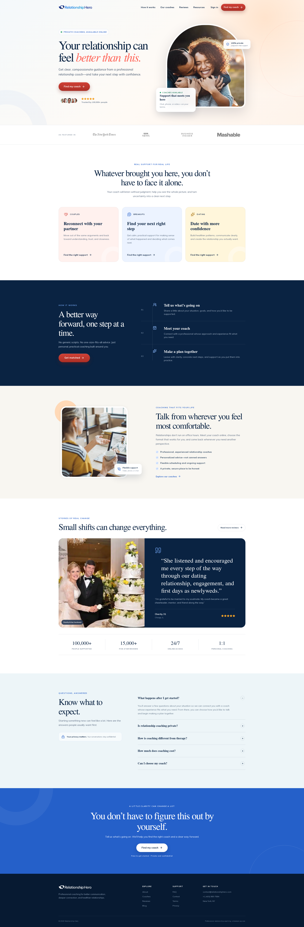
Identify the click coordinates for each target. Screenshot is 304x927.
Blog (144, 905)
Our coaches (167, 7)
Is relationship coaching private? (158, 726)
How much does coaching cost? (157, 751)
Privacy (176, 905)
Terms (175, 901)
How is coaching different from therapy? (162, 738)
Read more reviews (230, 527)
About (145, 892)
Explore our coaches (166, 476)
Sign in (214, 7)
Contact (176, 896)
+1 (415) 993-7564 (211, 896)
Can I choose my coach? (152, 763)
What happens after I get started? (158, 698)
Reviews (183, 7)
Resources (199, 7)
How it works (148, 7)
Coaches (146, 896)
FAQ (175, 892)
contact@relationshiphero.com (217, 892)
